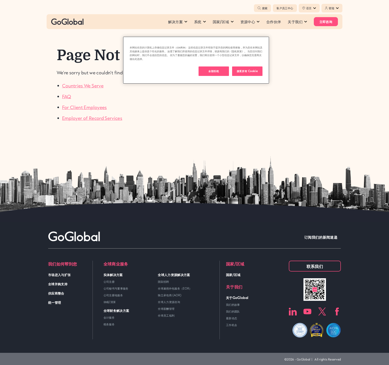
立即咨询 (325, 21)
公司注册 (109, 282)
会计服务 (109, 317)
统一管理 (54, 302)
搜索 (264, 8)
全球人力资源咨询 (169, 302)
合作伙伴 (273, 21)
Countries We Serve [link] (83, 86)
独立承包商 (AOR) (169, 295)
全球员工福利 (166, 315)
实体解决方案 (113, 274)
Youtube (307, 311)
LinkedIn (293, 311)
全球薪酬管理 (166, 309)
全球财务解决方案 (116, 310)
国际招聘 (163, 282)
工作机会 (231, 325)
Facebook (337, 311)
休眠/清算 (110, 302)
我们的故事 (233, 305)
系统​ (197, 21)
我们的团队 (233, 311)
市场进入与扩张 (59, 274)
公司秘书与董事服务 (116, 288)
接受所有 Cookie (247, 71)
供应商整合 (56, 293)
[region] (196, 60)
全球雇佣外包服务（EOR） (175, 288)
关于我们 (295, 21)
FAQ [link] (66, 96)
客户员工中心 (284, 8)
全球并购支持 (58, 283)
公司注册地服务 (113, 295)
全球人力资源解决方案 (174, 274)
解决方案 (175, 21)
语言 (309, 8)
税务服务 (109, 324)
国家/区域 (221, 21)
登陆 (331, 8)
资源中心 (247, 21)
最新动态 (231, 318)
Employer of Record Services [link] (92, 118)
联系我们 (315, 266)
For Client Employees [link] (84, 107)
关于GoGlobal (237, 297)
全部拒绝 (213, 71)
